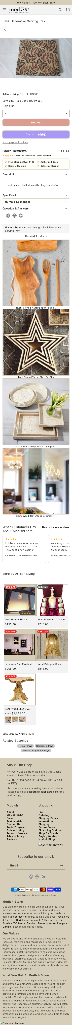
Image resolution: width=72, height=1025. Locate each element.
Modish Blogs (47, 839)
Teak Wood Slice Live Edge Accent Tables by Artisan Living (18, 709)
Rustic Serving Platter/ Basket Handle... (36, 307)
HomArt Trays (25, 745)
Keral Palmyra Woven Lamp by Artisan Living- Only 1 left (51, 664)
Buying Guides (48, 836)
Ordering (44, 815)
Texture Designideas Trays (36, 750)
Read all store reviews (55, 527)
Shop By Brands (48, 833)
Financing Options (50, 830)
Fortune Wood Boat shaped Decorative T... (36, 515)
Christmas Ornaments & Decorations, (37, 920)
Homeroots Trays (44, 745)
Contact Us (13, 824)
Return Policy (47, 827)
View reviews (44, 155)
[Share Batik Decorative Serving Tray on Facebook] (7, 215)
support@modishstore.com (42, 791)
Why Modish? (15, 815)
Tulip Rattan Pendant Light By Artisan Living (18, 619)
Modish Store (26, 895)
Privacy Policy (15, 836)
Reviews (12, 839)
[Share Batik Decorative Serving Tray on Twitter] (13, 215)
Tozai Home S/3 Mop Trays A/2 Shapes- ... (36, 446)
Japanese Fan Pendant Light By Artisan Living (18, 664)
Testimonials (14, 821)
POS (34, 895)
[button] (4, 9)
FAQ (41, 811)
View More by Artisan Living (18, 734)
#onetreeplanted (36, 775)
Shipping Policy (48, 818)
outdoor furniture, (25, 916)
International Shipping (46, 823)
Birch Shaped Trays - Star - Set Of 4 (36, 377)
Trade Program (16, 827)
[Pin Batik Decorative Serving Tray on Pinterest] (20, 215)
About (10, 811)
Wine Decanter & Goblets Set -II (52, 619)
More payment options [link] (15, 142)
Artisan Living (11, 94)
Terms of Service (17, 833)
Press (10, 818)
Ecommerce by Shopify (48, 895)
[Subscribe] (61, 865)
